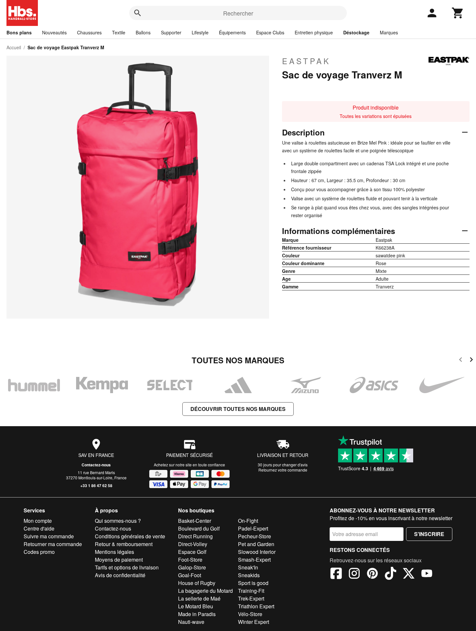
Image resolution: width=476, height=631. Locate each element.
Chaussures (89, 32)
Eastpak (306, 61)
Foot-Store (190, 559)
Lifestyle (200, 32)
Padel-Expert (253, 528)
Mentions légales (114, 551)
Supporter (171, 32)
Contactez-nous (96, 464)
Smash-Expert (254, 559)
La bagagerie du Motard (205, 590)
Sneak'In (248, 567)
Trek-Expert (251, 598)
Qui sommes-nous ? (118, 520)
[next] (471, 360)
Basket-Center (194, 520)
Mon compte (38, 520)
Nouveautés (54, 32)
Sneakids (249, 575)
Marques (389, 32)
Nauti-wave (191, 621)
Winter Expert (253, 621)
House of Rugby (196, 583)
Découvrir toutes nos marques (238, 409)
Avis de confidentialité (120, 575)
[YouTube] (426, 574)
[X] (408, 574)
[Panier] (457, 12)
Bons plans (19, 32)
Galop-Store (192, 567)
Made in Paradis (197, 614)
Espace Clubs (270, 32)
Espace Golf (192, 551)
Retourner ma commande (53, 544)
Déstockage (356, 32)
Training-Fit (251, 590)
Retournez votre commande (282, 470)
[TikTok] (390, 574)
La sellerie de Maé (199, 598)
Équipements (232, 32)
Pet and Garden (256, 544)
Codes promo (39, 551)
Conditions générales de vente (130, 536)
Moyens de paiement (119, 559)
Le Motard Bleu (195, 606)
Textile (118, 32)
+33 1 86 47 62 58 (96, 485)
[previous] (460, 360)
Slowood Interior (257, 551)
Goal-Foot (189, 575)
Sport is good (253, 583)
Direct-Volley (192, 544)
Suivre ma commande (49, 536)
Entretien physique (314, 32)
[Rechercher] (137, 13)
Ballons (143, 32)
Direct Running (195, 536)
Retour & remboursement (124, 544)
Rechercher (238, 13)
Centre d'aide (39, 528)
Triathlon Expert (256, 606)
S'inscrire (429, 534)
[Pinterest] (372, 574)
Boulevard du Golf (199, 528)
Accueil (13, 47)
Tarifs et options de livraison (127, 567)
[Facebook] (336, 574)
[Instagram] (354, 574)
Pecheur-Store (254, 536)
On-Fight (248, 520)
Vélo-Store (250, 614)
